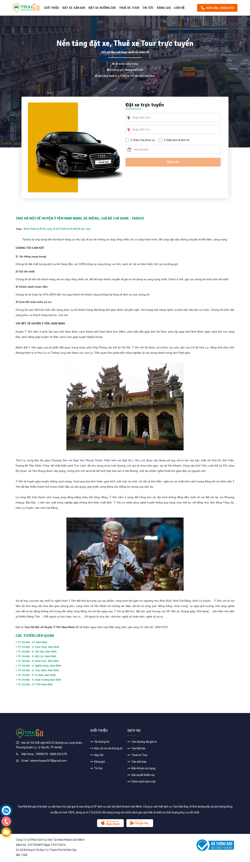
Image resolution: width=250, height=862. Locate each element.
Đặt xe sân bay (73, 8)
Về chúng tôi (101, 741)
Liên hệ (179, 8)
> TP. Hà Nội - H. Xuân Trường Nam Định (38, 679)
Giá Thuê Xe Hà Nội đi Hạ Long (72, 228)
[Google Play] (139, 823)
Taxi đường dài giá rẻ (143, 741)
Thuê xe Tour (129, 8)
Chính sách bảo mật (143, 781)
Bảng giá (164, 8)
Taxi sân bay (138, 761)
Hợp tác (99, 755)
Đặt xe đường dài (102, 8)
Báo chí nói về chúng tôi (108, 748)
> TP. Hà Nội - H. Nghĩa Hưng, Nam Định (38, 665)
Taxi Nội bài (138, 748)
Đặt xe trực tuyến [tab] (144, 105)
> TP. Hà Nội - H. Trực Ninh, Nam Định (37, 670)
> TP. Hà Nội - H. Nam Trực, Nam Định (37, 661)
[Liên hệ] (6, 810)
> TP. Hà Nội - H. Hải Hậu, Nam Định (36, 651)
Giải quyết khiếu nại (142, 774)
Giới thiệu (51, 8)
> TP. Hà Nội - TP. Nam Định (31, 642)
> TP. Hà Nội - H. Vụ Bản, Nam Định (36, 675)
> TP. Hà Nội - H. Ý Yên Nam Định (34, 684)
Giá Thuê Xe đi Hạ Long (38, 228)
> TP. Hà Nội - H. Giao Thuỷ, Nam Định (37, 647)
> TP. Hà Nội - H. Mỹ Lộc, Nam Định (36, 656)
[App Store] (110, 823)
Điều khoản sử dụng (143, 768)
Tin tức (148, 8)
